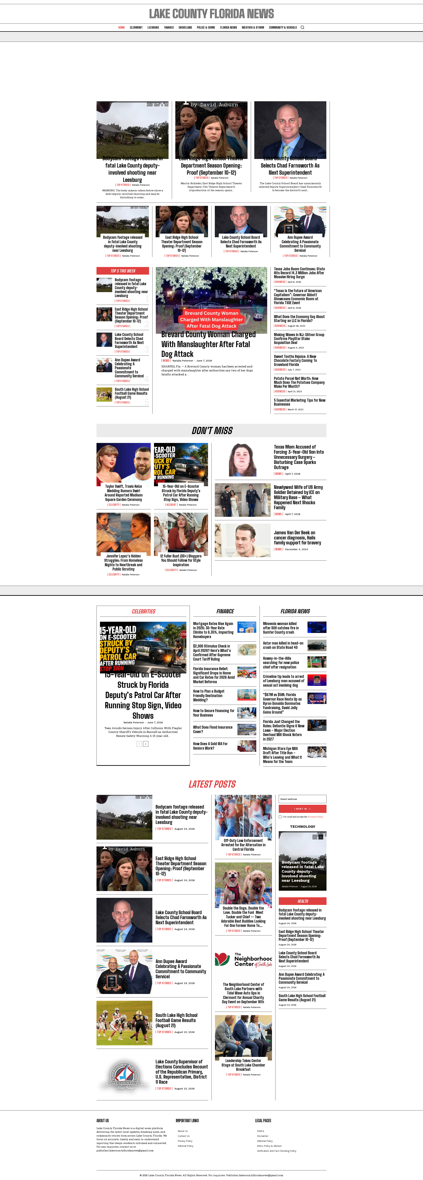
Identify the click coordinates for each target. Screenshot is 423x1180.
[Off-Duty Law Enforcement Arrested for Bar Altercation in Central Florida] (243, 817)
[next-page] (145, 744)
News (166, 360)
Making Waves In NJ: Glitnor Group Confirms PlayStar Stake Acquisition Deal (299, 338)
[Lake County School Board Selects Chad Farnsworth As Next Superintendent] (290, 130)
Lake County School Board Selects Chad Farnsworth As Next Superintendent (290, 165)
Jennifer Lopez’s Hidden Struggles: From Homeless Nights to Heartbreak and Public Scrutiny (123, 562)
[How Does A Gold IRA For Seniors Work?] (246, 746)
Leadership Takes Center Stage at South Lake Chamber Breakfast (243, 1065)
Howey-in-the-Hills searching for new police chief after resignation (281, 662)
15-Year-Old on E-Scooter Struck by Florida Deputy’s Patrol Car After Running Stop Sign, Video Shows (181, 493)
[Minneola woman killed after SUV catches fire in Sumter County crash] (317, 627)
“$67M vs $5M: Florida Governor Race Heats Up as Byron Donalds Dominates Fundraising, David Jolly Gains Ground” (282, 703)
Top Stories (123, 185)
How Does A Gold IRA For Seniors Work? (210, 746)
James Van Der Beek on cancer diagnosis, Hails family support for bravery (297, 538)
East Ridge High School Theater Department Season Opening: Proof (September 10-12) (211, 165)
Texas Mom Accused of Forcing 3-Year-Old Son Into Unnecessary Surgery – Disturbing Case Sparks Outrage (299, 457)
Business (280, 282)
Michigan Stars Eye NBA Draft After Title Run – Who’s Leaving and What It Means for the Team (282, 755)
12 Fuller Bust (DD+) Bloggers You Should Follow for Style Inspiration (181, 560)
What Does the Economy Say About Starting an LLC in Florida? (299, 318)
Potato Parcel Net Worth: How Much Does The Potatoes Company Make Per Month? (299, 382)
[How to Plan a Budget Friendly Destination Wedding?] (246, 695)
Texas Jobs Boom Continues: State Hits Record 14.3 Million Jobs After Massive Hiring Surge (299, 273)
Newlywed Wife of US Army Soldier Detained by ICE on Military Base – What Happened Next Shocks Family (298, 497)
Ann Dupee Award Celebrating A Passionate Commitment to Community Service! (300, 244)
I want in (300, 809)
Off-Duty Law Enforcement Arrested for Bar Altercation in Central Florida (243, 845)
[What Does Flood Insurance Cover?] (246, 729)
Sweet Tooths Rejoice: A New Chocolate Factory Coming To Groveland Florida (295, 360)
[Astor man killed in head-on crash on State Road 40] (317, 645)
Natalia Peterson (141, 185)
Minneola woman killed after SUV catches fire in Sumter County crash (281, 628)
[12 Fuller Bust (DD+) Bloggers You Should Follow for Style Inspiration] (181, 534)
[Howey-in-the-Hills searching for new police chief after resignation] (317, 662)
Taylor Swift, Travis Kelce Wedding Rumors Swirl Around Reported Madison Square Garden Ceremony (124, 493)
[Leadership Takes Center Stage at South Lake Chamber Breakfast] (243, 1038)
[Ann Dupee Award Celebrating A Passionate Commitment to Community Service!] (300, 221)
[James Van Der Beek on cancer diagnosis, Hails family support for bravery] (243, 540)
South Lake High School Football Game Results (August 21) (132, 393)
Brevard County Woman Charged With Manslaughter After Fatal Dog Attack (208, 344)
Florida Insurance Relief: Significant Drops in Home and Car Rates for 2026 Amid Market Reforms (214, 675)
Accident (171, 504)
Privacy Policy (315, 816)
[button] (302, 27)
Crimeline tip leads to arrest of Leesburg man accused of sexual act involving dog (283, 680)
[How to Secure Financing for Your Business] (246, 713)
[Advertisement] (211, 66)
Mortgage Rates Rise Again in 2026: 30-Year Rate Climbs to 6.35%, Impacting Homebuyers (213, 630)
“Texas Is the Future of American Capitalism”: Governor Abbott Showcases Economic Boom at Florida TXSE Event (298, 296)
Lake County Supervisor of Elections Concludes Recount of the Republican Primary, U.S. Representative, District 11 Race (182, 1072)
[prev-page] (139, 744)
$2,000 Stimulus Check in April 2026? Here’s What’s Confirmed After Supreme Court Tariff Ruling (212, 652)
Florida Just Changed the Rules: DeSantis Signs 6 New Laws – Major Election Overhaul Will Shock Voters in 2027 (283, 730)
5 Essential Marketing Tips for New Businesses (299, 402)
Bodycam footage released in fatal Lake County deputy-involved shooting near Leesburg (122, 244)
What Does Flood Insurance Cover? (212, 729)
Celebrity (114, 504)
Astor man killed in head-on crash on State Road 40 (283, 645)
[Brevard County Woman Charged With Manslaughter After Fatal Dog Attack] (211, 300)
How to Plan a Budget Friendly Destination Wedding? (209, 695)
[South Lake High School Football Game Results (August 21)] (104, 394)
